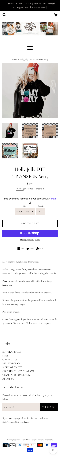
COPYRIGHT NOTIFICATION (18, 371)
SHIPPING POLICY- (12, 367)
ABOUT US (8, 378)
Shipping (20, 188)
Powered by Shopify (45, 440)
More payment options (30, 239)
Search (5, 355)
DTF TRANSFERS (11, 351)
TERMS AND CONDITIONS (16, 374)
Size (24, 206)
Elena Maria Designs (29, 440)
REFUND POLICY (11, 363)
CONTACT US (9, 359)
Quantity (40, 206)
